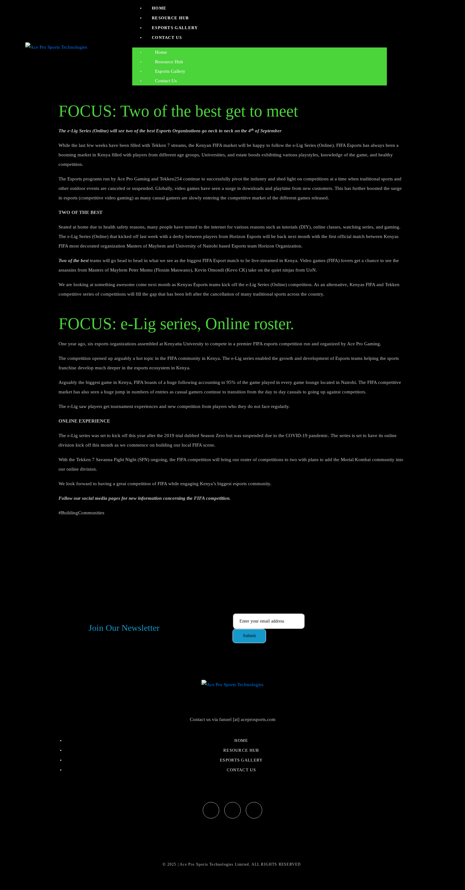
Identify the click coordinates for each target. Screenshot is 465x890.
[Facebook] (211, 810)
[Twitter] (232, 810)
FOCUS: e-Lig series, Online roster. (176, 324)
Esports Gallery (175, 27)
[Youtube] (254, 810)
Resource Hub (170, 18)
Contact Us (167, 37)
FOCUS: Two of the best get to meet (178, 111)
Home (159, 8)
